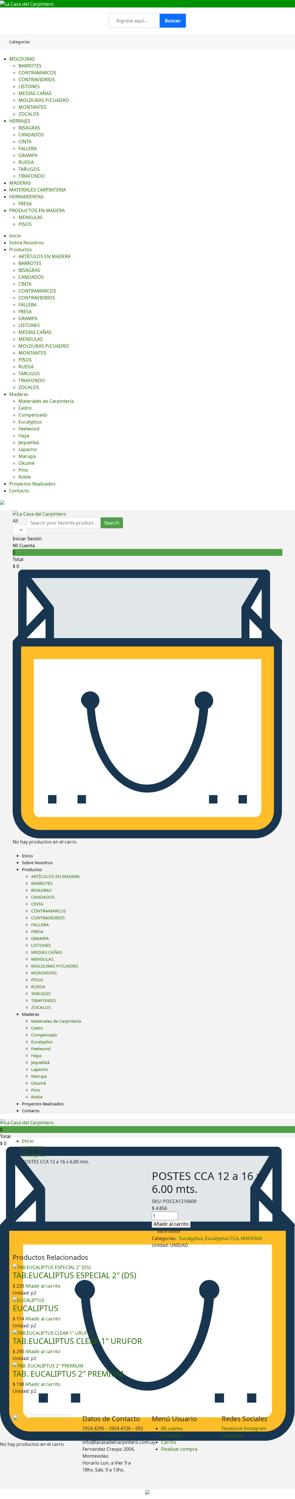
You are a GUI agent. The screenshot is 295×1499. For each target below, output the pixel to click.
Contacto (19, 491)
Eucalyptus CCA (222, 1238)
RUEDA (26, 162)
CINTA (24, 141)
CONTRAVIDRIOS (36, 79)
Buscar (173, 21)
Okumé (26, 463)
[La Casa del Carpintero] (27, 3)
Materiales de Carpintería (46, 401)
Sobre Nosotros (26, 242)
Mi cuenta (172, 1428)
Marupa (27, 456)
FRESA (25, 203)
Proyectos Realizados (32, 484)
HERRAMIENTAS (26, 197)
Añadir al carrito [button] (42, 1286)
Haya (23, 435)
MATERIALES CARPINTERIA (37, 190)
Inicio (15, 236)
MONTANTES (32, 107)
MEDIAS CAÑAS (35, 93)
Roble (24, 477)
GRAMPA (27, 155)
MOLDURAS (22, 59)
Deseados (172, 1435)
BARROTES (29, 66)
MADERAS (20, 183)
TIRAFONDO (31, 176)
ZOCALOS (28, 114)
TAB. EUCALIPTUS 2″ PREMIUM (68, 1373)
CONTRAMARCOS (37, 72)
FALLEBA (27, 148)
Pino (23, 470)
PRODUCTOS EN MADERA (37, 210)
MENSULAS (30, 217)
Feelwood (28, 428)
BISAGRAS (29, 128)
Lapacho (27, 449)
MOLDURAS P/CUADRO (43, 100)
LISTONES (29, 86)
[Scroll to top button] (286, 1476)
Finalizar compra (179, 1449)
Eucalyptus (30, 422)
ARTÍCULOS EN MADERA (44, 256)
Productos (20, 249)
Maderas (19, 394)
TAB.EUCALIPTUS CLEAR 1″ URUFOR (77, 1341)
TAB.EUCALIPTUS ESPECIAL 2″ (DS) (74, 1275)
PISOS (25, 224)
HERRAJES (20, 121)
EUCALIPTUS (35, 1308)
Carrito (168, 1442)
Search (111, 523)
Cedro (25, 408)
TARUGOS (29, 169)
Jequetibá (28, 442)
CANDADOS (31, 134)
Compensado (33, 415)
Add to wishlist (168, 1231)
